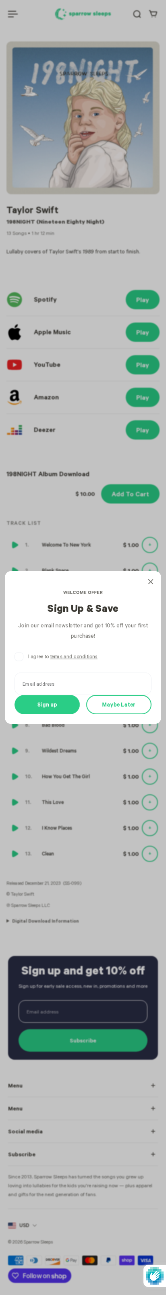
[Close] (150, 581)
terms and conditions (74, 657)
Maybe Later (119, 704)
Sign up (47, 704)
